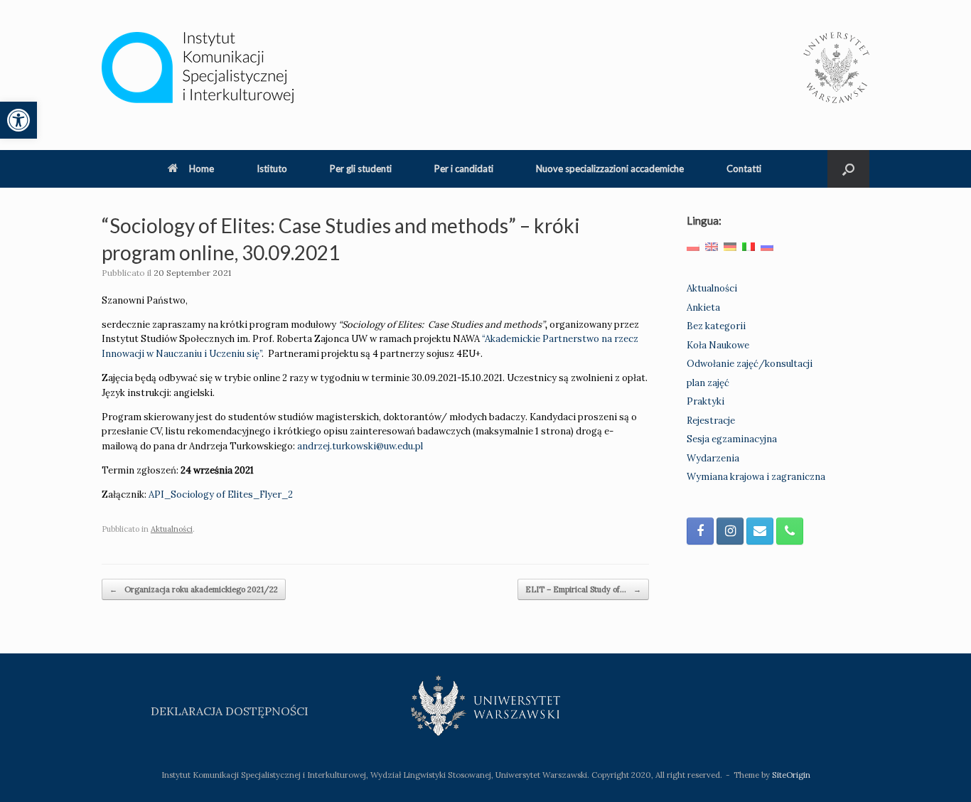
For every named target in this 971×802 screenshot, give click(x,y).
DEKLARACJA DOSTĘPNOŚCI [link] (230, 711)
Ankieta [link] (703, 307)
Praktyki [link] (705, 401)
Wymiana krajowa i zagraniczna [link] (756, 477)
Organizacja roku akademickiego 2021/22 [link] (193, 589)
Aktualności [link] (172, 529)
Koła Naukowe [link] (718, 345)
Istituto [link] (272, 168)
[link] (18, 120)
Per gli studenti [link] (361, 168)
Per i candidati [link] (463, 168)
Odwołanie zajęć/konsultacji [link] (749, 364)
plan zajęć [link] (708, 383)
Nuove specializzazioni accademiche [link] (610, 168)
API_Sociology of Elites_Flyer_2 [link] (221, 494)
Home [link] (201, 168)
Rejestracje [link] (711, 421)
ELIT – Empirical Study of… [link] (583, 589)
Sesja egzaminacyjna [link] (732, 439)
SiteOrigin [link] (791, 774)
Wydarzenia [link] (713, 458)
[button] (848, 169)
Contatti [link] (743, 168)
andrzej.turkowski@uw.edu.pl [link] (360, 446)
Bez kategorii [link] (716, 326)
